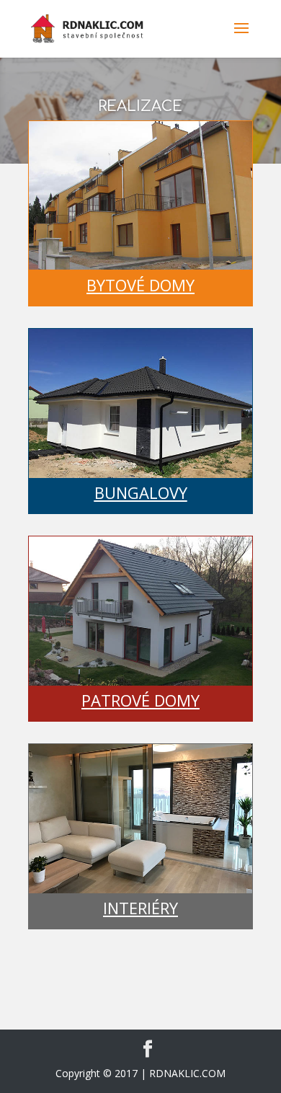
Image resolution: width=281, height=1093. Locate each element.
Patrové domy (140, 700)
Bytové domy (140, 285)
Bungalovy (140, 492)
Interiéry (140, 908)
